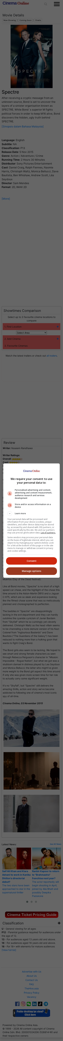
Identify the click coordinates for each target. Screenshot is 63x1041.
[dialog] (31, 520)
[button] (31, 513)
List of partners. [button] (48, 532)
